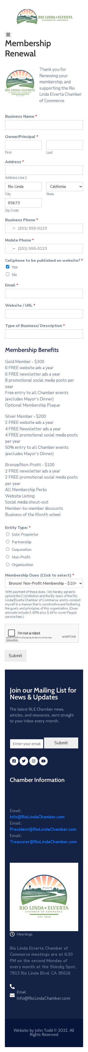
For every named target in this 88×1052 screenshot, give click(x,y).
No (14, 274)
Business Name (21, 116)
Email (11, 285)
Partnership (22, 542)
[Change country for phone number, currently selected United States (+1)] (10, 228)
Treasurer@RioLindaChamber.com (43, 842)
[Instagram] (33, 761)
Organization (22, 565)
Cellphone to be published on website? (44, 260)
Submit (15, 656)
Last (49, 153)
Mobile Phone (19, 240)
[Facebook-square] (14, 761)
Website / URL (20, 305)
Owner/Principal (21, 136)
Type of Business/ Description (35, 325)
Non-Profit (21, 557)
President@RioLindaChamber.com (43, 829)
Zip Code (11, 211)
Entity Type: (18, 527)
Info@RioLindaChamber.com (37, 817)
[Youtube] (43, 761)
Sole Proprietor (25, 534)
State (50, 194)
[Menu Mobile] (8, 35)
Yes (15, 267)
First (8, 153)
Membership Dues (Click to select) (39, 575)
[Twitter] (24, 761)
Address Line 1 (16, 178)
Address (14, 162)
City (8, 194)
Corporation (22, 549)
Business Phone (21, 220)
